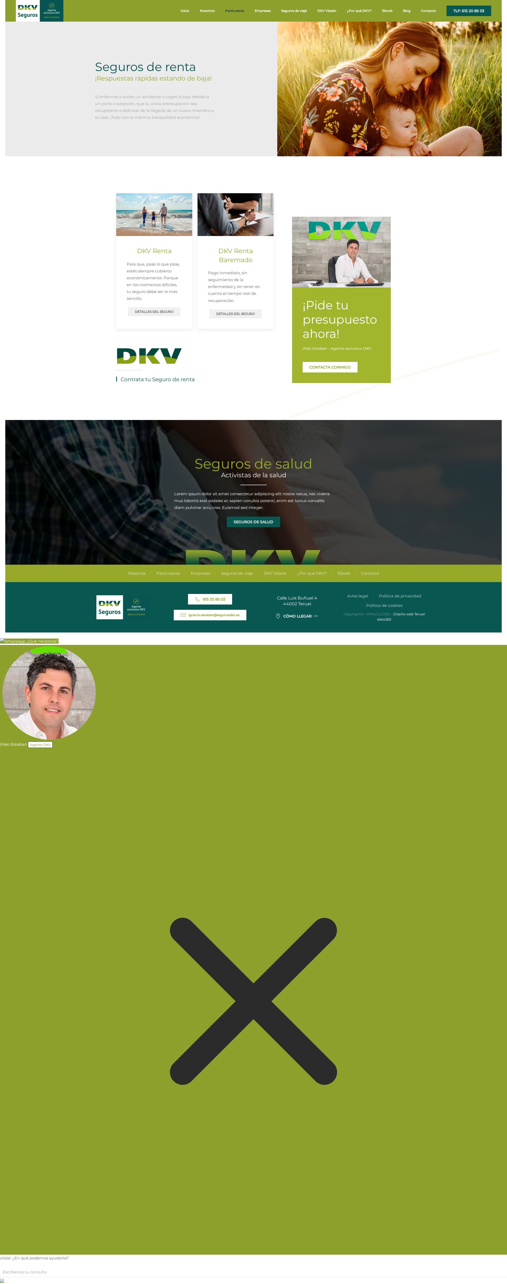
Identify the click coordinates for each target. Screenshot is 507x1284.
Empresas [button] (263, 11)
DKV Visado (326, 11)
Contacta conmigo (330, 367)
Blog (406, 11)
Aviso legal (357, 595)
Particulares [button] (234, 11)
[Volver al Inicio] (39, 11)
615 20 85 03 (214, 599)
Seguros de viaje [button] (294, 11)
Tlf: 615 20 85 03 (468, 10)
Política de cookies (384, 605)
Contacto (428, 11)
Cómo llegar (297, 616)
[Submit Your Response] (2, 1280)
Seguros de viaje (237, 573)
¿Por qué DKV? (359, 11)
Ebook (387, 11)
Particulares (168, 573)
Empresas (200, 573)
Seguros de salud (253, 522)
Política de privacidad (400, 595)
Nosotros (207, 11)
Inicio (185, 11)
